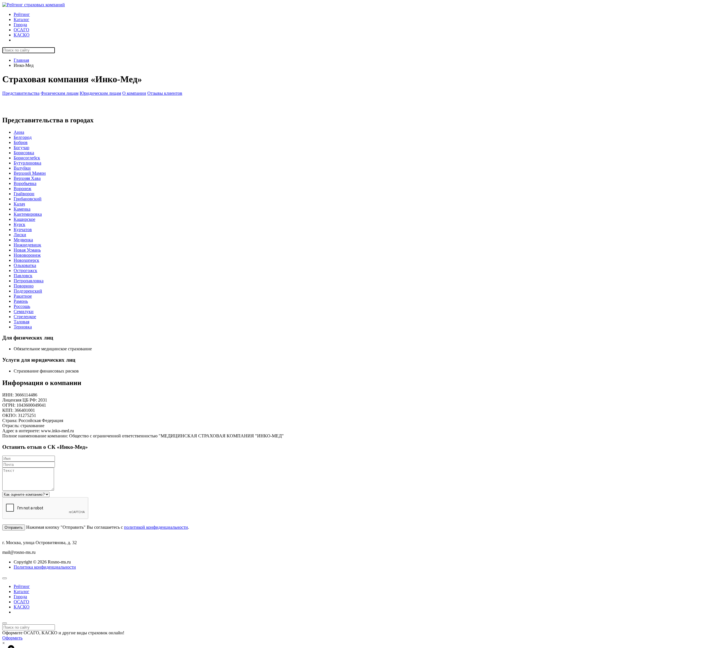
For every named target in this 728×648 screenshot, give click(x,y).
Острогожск (25, 270)
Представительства (21, 93)
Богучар (21, 147)
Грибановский (28, 198)
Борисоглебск (27, 157)
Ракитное (23, 296)
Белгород (23, 137)
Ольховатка (25, 265)
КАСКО (22, 34)
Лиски (20, 234)
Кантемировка (28, 214)
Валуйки (22, 168)
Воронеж (22, 188)
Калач (19, 203)
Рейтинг (22, 14)
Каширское (24, 219)
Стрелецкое (25, 316)
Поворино (24, 285)
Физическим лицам (59, 93)
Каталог (21, 19)
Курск (19, 224)
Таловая (21, 321)
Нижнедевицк (27, 244)
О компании (134, 93)
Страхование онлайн (34, 40)
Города (20, 24)
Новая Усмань (27, 250)
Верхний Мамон (30, 173)
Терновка (23, 326)
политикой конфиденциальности (156, 527)
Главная (21, 60)
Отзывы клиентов (164, 93)
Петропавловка (29, 280)
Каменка (22, 209)
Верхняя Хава (27, 178)
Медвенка (23, 239)
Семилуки (24, 311)
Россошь (22, 306)
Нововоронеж (27, 255)
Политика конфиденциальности (45, 567)
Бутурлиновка (27, 163)
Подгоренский (28, 291)
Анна (19, 132)
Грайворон (24, 193)
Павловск (23, 275)
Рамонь (21, 301)
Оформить (12, 637)
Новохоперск (26, 260)
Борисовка (24, 152)
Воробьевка (25, 183)
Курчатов (23, 229)
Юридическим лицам (100, 93)
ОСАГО (21, 29)
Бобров (21, 142)
